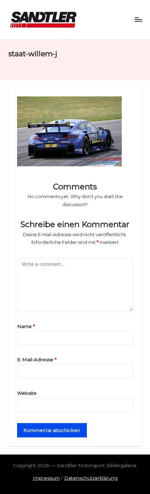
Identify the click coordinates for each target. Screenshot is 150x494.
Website (27, 393)
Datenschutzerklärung (91, 478)
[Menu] (138, 19)
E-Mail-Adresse (37, 359)
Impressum (46, 478)
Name (26, 326)
